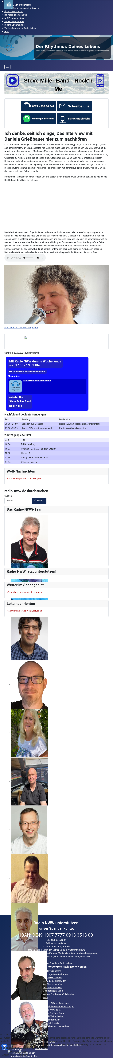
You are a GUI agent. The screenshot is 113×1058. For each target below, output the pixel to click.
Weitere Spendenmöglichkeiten (57, 963)
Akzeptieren (8, 1054)
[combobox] (18, 486)
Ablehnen (23, 1054)
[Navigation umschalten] (7, 67)
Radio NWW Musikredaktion (37, 380)
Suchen (8, 481)
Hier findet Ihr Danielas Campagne (21, 327)
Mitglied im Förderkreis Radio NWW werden (60, 966)
